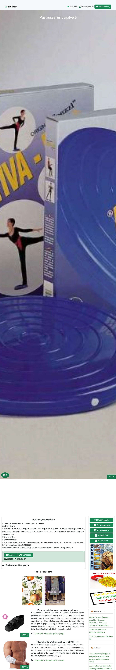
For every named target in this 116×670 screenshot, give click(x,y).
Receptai (96, 647)
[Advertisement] (58, 496)
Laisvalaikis (39, 634)
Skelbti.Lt (12, 7)
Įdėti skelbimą (104, 7)
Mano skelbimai (87, 7)
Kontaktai (73, 7)
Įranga (61, 634)
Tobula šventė (99, 611)
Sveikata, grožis (51, 634)
